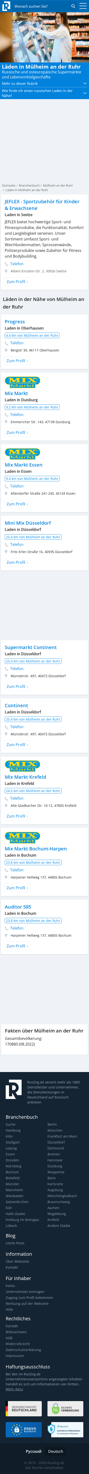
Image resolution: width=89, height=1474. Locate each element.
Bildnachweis (16, 1332)
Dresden (12, 1160)
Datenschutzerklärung (23, 1349)
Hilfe (9, 1309)
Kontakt (12, 1267)
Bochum (12, 1172)
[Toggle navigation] (82, 6)
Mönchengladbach (62, 1196)
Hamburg (13, 1130)
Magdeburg (56, 1213)
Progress (15, 321)
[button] (44, 83)
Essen (10, 1154)
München (55, 1130)
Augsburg (55, 1190)
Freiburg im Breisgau (22, 1219)
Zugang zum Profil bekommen (29, 1297)
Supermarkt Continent (31, 647)
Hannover (55, 1160)
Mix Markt (16, 393)
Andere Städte (58, 1225)
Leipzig (11, 1148)
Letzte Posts (15, 1243)
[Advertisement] (44, 605)
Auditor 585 (18, 907)
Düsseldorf (56, 1142)
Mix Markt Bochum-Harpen (36, 848)
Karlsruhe (55, 1184)
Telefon (16, 263)
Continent (16, 705)
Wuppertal (55, 1172)
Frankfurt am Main (62, 1136)
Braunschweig (58, 1202)
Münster (12, 1184)
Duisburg (54, 1166)
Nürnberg (13, 1166)
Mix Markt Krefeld (25, 777)
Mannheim (14, 1190)
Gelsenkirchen (17, 1202)
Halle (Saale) (15, 1213)
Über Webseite (17, 1261)
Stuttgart (13, 1142)
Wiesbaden (14, 1196)
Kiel (9, 1207)
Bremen (53, 1154)
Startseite (8, 185)
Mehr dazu (14, 1389)
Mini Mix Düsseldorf (28, 523)
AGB (9, 1338)
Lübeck (11, 1225)
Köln (9, 1136)
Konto (10, 1285)
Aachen (53, 1207)
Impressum (15, 1355)
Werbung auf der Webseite (27, 1303)
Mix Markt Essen (23, 465)
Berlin (52, 1124)
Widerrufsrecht (18, 1344)
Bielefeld (13, 1178)
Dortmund (55, 1148)
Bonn (51, 1178)
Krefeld (53, 1219)
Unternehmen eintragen (25, 1291)
